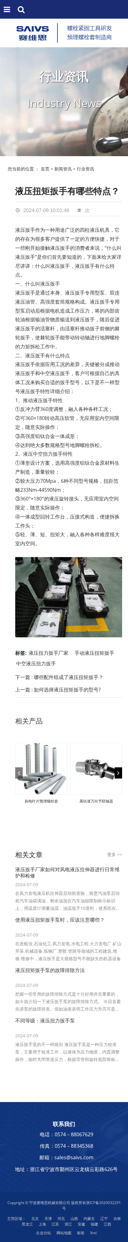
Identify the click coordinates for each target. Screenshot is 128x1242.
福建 (94, 1224)
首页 (45, 169)
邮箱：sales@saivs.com (66, 1157)
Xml (93, 1232)
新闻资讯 (63, 169)
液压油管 (25, 301)
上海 (42, 1224)
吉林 (117, 1218)
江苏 (55, 1224)
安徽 (81, 1224)
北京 (35, 1218)
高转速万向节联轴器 (96, 801)
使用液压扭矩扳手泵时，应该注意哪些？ (60, 920)
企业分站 (43, 1232)
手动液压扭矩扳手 (94, 652)
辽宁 (104, 1218)
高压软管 (65, 418)
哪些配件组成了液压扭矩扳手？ (68, 677)
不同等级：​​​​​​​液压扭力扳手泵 (45, 1020)
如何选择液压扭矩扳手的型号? (67, 689)
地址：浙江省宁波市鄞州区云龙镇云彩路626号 (66, 1169)
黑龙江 (27, 1224)
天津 (48, 1218)
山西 (74, 1218)
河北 (61, 1218)
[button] (19, 773)
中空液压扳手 (55, 373)
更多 (114, 854)
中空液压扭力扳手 (36, 663)
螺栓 (115, 337)
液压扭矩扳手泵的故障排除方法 (50, 970)
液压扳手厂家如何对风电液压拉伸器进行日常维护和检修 (67, 872)
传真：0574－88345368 (66, 1145)
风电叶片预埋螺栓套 (41, 801)
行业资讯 (85, 169)
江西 (107, 1224)
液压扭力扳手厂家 (48, 652)
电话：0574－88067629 (66, 1134)
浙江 (68, 1224)
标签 (81, 1232)
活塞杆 (47, 328)
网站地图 (64, 1232)
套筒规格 (65, 301)
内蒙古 (89, 1218)
